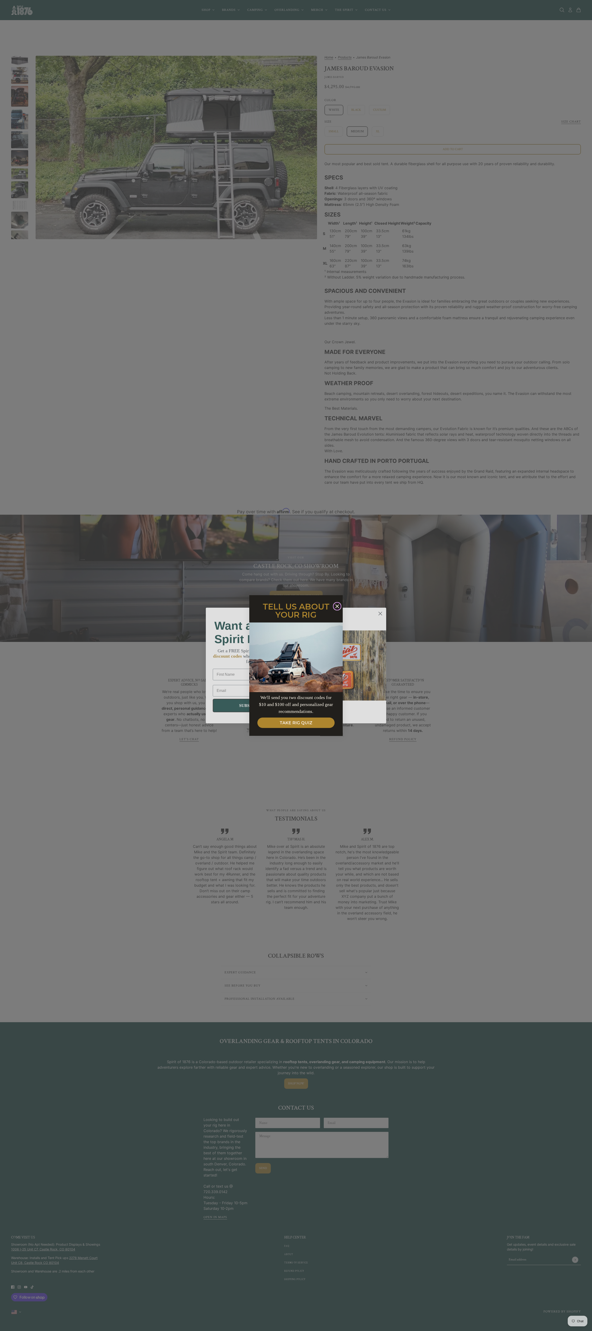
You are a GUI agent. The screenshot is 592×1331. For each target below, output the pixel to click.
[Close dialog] (337, 606)
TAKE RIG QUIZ (296, 722)
